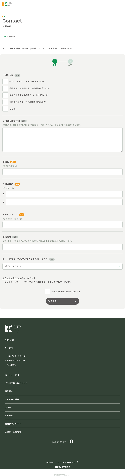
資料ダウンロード (13, 423)
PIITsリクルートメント (16, 360)
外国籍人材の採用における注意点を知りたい (29, 88)
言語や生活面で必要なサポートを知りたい (28, 95)
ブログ (8, 407)
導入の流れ (11, 365)
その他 (12, 108)
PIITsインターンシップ (16, 356)
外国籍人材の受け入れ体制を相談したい (27, 101)
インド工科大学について (16, 383)
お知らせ (9, 415)
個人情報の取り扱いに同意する (66, 291)
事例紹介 (9, 391)
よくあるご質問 (12, 399)
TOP (4, 36)
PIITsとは (9, 339)
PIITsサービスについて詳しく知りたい (27, 81)
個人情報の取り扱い (11, 278)
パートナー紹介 (12, 375)
